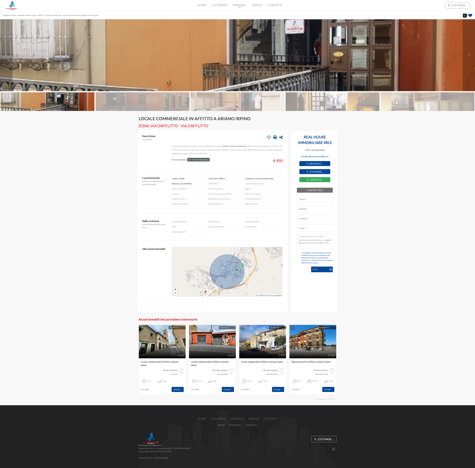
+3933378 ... (316, 179)
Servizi (257, 5)
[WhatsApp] (333, 449)
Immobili (239, 5)
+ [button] (175, 289)
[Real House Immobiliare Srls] (47, 5)
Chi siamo (219, 5)
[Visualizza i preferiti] (470, 16)
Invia (315, 269)
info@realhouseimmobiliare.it (315, 156)
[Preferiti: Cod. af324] (292, 328)
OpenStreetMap (269, 295)
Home (202, 5)
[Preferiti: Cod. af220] (269, 137)
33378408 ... (459, 5)
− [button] (175, 293)
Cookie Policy (251, 425)
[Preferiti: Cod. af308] (142, 328)
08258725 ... (316, 163)
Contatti (275, 5)
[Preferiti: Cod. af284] (192, 328)
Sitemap (221, 425)
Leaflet (257, 295)
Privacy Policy (235, 425)
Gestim (165, 458)
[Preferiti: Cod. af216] (242, 328)
